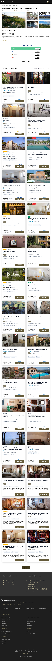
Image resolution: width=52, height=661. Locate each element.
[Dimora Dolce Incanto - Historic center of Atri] (38, 307)
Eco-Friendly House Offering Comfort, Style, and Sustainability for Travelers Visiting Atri (12, 514)
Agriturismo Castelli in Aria (9, 153)
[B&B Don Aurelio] (13, 274)
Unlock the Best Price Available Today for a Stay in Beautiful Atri (38, 547)
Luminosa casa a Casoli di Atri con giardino (11, 186)
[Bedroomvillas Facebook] (24, 654)
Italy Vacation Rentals (9, 584)
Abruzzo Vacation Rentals (10, 582)
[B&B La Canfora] (13, 110)
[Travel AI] (20, 650)
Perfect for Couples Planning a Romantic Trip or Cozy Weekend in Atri (38, 514)
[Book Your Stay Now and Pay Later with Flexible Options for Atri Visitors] (38, 471)
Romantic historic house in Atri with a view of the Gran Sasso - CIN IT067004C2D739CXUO (37, 120)
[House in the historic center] (13, 340)
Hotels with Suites (31, 621)
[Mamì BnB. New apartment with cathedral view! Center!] (13, 405)
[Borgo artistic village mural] (13, 373)
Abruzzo (13, 5)
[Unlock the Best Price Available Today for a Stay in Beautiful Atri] (38, 536)
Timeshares (29, 625)
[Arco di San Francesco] (13, 242)
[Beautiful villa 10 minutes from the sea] (38, 340)
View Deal (19, 100)
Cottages (3, 623)
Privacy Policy (23, 656)
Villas (28, 619)
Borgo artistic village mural (10, 382)
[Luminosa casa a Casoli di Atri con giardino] (13, 176)
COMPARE (37, 48)
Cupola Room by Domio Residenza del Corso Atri (37, 219)
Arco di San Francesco (9, 251)
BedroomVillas (23, 659)
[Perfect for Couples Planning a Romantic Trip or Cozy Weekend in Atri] (38, 504)
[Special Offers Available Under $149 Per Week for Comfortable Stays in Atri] (13, 536)
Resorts (28, 623)
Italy (9, 5)
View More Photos (7, 26)
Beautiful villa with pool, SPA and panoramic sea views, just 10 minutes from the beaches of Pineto (37, 153)
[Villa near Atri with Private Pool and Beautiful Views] (13, 307)
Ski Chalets (4, 625)
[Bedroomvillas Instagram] (25, 654)
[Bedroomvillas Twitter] (27, 654)
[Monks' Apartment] (38, 438)
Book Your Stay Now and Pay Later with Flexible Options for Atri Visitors (38, 481)
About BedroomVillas (6, 631)
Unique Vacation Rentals (33, 617)
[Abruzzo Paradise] (38, 242)
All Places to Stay (5, 617)
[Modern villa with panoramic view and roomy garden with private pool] (38, 373)
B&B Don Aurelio (7, 284)
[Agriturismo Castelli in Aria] (13, 143)
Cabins (3, 621)
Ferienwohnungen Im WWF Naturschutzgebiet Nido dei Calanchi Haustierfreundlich (37, 415)
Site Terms (29, 656)
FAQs (28, 631)
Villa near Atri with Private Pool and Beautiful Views (12, 317)
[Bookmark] (4, 14)
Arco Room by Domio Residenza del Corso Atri (38, 284)
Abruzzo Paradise (32, 251)
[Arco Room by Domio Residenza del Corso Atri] (38, 274)
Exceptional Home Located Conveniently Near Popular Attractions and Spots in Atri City (13, 481)
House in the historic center (10, 349)
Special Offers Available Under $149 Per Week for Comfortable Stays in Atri (13, 547)
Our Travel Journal (5, 633)
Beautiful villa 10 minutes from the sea (37, 349)
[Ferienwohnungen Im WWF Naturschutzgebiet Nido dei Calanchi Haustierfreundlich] (38, 405)
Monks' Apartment (32, 448)
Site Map (3, 643)
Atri (17, 5)
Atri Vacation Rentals (9, 580)
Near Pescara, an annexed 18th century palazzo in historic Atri (13, 88)
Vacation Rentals (5, 619)
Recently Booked (5, 639)
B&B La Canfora (7, 120)
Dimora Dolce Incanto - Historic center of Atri (38, 317)
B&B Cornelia (31, 87)
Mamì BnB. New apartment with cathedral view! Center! (13, 415)
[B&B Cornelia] (38, 78)
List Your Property (31, 633)
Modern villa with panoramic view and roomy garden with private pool (37, 383)
